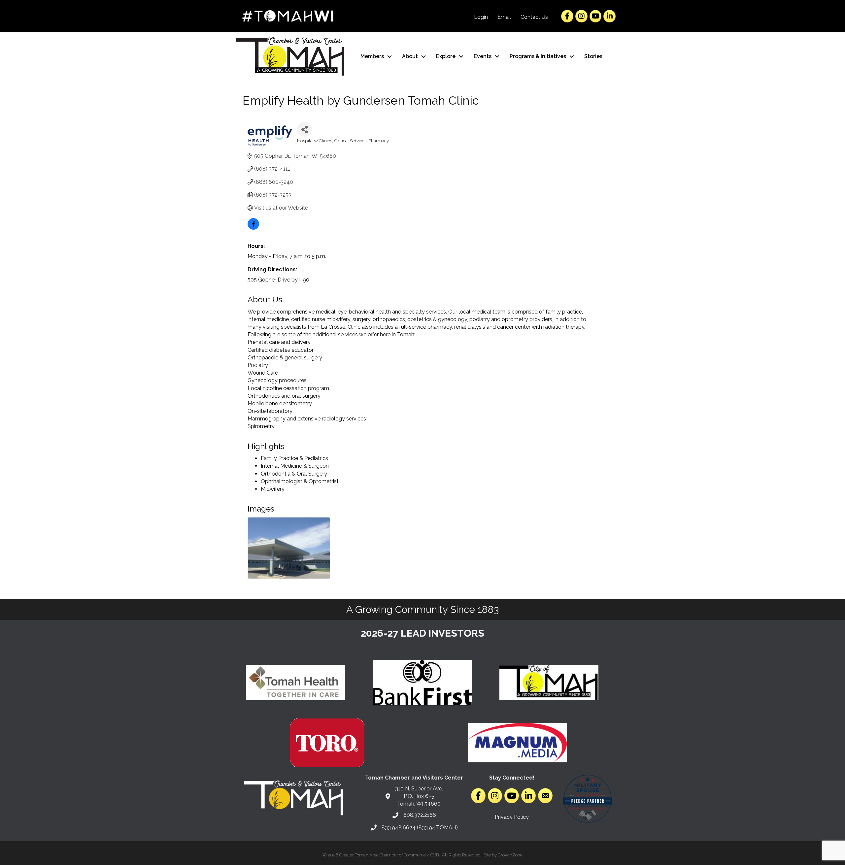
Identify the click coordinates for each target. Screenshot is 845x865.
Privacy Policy (512, 817)
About (410, 56)
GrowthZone (510, 854)
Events (482, 56)
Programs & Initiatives (538, 56)
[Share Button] (304, 129)
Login (481, 17)
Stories (593, 56)
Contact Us (534, 17)
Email (504, 17)
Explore (446, 56)
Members (372, 56)
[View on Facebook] (253, 228)
